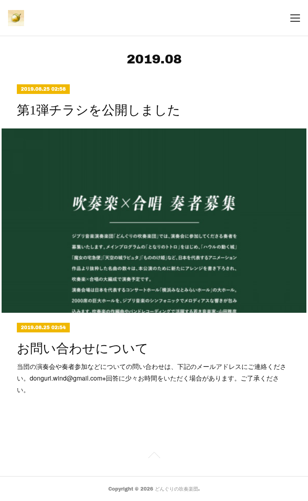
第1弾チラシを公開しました (98, 110)
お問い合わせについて (82, 348)
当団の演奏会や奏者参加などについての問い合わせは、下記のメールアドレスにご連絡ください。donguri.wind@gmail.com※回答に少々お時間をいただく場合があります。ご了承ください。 (151, 378)
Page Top (154, 456)
